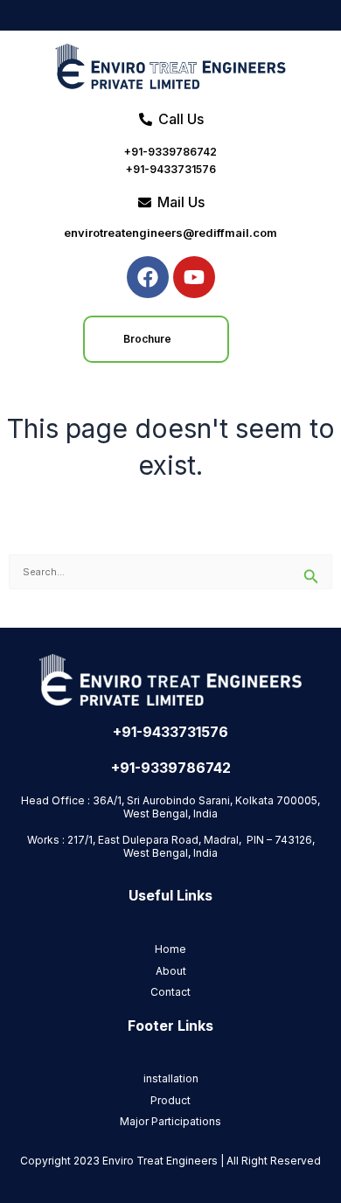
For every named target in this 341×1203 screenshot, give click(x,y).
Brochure (147, 338)
